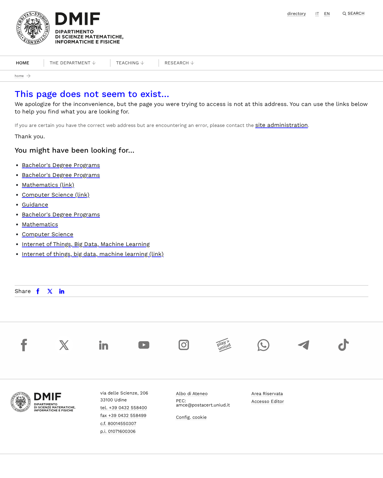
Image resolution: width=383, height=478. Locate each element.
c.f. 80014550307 (118, 423)
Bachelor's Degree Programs (61, 165)
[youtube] (144, 350)
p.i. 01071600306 (118, 431)
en (327, 13)
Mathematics (40, 224)
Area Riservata (267, 393)
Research (177, 63)
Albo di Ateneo (192, 393)
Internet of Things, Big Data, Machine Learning (86, 244)
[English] (70, 27)
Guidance (35, 204)
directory (296, 13)
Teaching (127, 63)
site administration (281, 125)
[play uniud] (224, 350)
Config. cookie (191, 417)
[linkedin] (104, 350)
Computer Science (47, 234)
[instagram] (183, 350)
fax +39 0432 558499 (123, 415)
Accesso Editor (267, 401)
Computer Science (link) (55, 194)
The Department (70, 63)
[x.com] (64, 350)
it (317, 13)
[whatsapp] (263, 350)
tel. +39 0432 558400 (123, 407)
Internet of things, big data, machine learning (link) (93, 254)
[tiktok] (343, 350)
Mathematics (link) (48, 184)
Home (22, 63)
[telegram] (303, 350)
